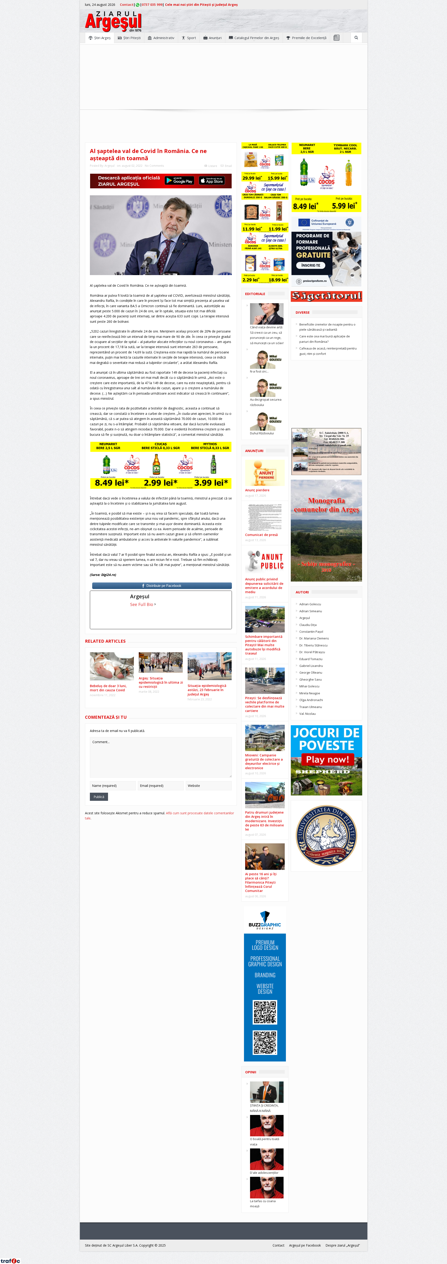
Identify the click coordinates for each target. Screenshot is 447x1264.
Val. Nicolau (307, 714)
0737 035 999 (152, 4)
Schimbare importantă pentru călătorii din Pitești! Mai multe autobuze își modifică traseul (263, 645)
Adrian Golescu (310, 604)
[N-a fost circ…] (267, 358)
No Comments (154, 166)
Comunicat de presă (261, 534)
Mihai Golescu (309, 686)
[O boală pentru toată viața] (267, 1125)
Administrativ (163, 37)
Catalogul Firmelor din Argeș (256, 37)
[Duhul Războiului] (267, 419)
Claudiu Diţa (308, 625)
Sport (191, 37)
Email (228, 166)
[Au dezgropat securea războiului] (267, 386)
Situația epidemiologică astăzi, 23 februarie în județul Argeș (207, 689)
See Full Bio (141, 604)
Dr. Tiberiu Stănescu (313, 645)
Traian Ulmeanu (310, 707)
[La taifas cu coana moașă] (267, 1187)
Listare (212, 166)
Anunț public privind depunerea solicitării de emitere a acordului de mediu (264, 585)
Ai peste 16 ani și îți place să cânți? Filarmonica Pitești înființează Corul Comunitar (261, 882)
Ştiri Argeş (102, 37)
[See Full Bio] (155, 604)
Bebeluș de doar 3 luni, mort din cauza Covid (108, 688)
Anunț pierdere (257, 490)
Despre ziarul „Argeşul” (342, 1245)
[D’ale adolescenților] (267, 1159)
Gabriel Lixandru (311, 666)
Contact (126, 4)
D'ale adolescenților (264, 1173)
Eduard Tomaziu (310, 659)
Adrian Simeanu (310, 611)
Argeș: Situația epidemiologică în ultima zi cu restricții (161, 682)
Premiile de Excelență (309, 37)
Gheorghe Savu (310, 679)
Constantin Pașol (311, 631)
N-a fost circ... (259, 371)
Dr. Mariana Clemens (314, 638)
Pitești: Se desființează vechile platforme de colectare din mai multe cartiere (264, 704)
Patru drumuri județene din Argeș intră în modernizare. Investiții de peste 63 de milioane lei (264, 821)
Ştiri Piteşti (132, 37)
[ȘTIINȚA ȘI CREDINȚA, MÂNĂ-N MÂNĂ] (267, 1092)
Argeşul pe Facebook (305, 1245)
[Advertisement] (223, 77)
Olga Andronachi (311, 700)
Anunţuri (215, 37)
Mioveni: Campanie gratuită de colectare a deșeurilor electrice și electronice (264, 761)
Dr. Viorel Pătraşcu (312, 652)
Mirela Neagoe (309, 693)
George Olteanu (310, 672)
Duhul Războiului (262, 433)
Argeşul (110, 166)
